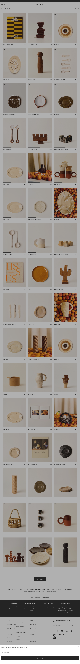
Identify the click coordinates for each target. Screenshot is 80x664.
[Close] (78, 647)
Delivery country (5, 652)
